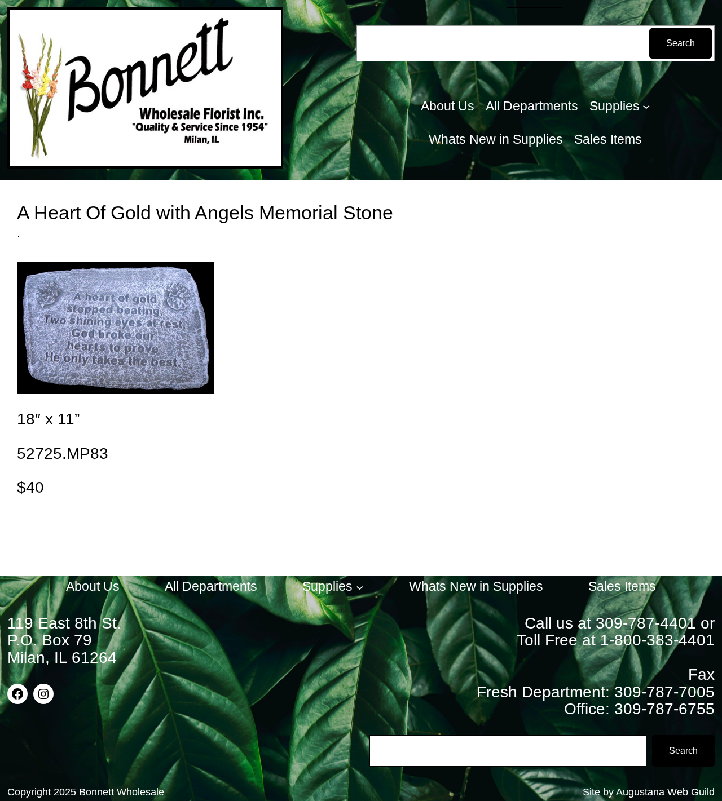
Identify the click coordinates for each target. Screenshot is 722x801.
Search (680, 43)
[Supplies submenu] (646, 106)
